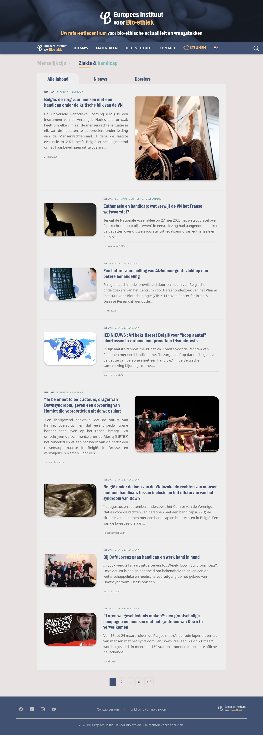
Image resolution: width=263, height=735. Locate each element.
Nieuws (100, 79)
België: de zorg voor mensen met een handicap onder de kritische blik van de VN (83, 102)
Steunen (197, 47)
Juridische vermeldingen (148, 709)
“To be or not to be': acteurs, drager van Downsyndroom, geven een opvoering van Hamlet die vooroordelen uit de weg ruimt (82, 405)
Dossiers (143, 79)
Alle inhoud (58, 79)
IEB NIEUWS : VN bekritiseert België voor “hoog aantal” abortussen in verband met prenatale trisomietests (154, 338)
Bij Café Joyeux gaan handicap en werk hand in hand (151, 557)
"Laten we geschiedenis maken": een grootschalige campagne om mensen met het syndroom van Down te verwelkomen (153, 621)
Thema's (80, 48)
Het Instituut (139, 48)
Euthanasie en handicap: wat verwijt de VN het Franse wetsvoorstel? (152, 209)
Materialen (107, 48)
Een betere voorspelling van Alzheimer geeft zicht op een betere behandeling (155, 273)
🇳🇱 (216, 48)
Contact (167, 48)
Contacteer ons (108, 709)
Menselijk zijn (51, 62)
